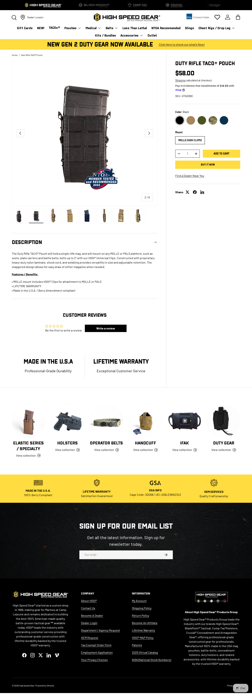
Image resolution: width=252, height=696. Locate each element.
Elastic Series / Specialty (28, 446)
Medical (91, 28)
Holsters (67, 443)
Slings (189, 28)
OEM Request (89, 637)
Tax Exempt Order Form (96, 645)
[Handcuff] (145, 421)
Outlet (152, 35)
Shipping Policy (141, 608)
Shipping (180, 80)
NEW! (40, 28)
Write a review (105, 328)
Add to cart (221, 153)
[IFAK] (184, 421)
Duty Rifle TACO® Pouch (31, 55)
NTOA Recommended (166, 28)
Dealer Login (89, 623)
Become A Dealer (92, 615)
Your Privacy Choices (94, 659)
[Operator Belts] (106, 421)
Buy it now (208, 164)
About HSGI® (89, 600)
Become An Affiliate (145, 623)
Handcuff (145, 443)
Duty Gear (223, 443)
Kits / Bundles (105, 35)
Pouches (70, 28)
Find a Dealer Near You (189, 175)
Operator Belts (106, 443)
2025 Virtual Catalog (145, 652)
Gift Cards (25, 28)
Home (15, 55)
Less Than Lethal (134, 28)
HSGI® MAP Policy (142, 637)
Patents (137, 645)
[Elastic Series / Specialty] (28, 421)
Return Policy (140, 615)
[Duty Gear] (223, 421)
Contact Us (88, 608)
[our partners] (198, 17)
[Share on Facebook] (195, 192)
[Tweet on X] (187, 192)
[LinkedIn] (202, 192)
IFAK (184, 443)
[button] (238, 17)
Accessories (129, 35)
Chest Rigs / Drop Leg (214, 28)
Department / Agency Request (100, 630)
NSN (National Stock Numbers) (151, 659)
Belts (109, 28)
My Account (139, 600)
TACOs (54, 27)
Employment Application (97, 652)
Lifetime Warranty (143, 630)
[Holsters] (67, 421)
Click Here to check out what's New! (182, 44)
